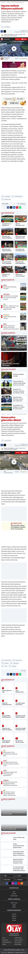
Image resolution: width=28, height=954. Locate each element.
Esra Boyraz (7, 58)
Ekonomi (14, 916)
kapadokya (16, 663)
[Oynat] (14, 49)
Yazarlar (14, 893)
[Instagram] (13, 883)
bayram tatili (7, 199)
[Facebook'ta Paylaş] (2, 31)
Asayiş (8, 2)
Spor (14, 891)
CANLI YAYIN (7, 879)
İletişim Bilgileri (17, 944)
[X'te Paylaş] (5, 31)
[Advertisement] (14, 185)
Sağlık (14, 905)
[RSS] (22, 883)
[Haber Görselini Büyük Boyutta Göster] (14, 513)
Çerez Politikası (18, 942)
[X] (10, 883)
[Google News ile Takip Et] (23, 58)
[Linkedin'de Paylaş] (14, 207)
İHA (8, 472)
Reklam (4, 944)
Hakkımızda (5, 940)
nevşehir (6, 663)
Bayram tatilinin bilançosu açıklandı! (17, 2)
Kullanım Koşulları (18, 940)
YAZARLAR (19, 879)
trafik (5, 666)
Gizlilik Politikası (18, 937)
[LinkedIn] (16, 883)
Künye (3, 937)
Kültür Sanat (14, 903)
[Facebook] (7, 883)
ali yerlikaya (7, 27)
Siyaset (14, 920)
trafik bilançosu (18, 196)
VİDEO (5, 875)
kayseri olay (19, 660)
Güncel (8, 414)
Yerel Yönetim (14, 896)
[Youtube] (19, 883)
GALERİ (19, 875)
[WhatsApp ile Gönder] (20, 207)
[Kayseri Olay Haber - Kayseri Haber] (14, 928)
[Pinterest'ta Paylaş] (17, 207)
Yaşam (14, 907)
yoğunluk (14, 666)
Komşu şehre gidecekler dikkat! (19, 414)
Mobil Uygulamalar (6, 942)
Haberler (3, 2)
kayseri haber (7, 440)
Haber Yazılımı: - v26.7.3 (14, 952)
